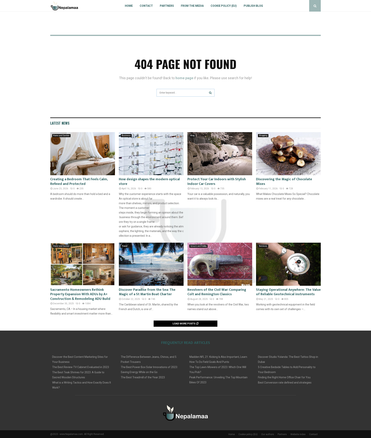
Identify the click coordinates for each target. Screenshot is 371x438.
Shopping (263, 135)
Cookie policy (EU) (224, 5)
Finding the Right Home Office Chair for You (284, 377)
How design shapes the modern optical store (149, 181)
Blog (192, 135)
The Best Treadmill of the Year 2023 (143, 377)
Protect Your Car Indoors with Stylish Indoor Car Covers (216, 181)
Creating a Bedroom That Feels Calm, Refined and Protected (79, 181)
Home (129, 5)
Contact (146, 5)
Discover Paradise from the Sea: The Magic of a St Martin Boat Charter (147, 292)
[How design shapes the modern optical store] (151, 153)
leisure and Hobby (198, 246)
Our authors (267, 434)
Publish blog (253, 5)
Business (126, 135)
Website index (297, 434)
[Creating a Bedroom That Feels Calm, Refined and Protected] (82, 153)
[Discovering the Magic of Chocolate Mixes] (288, 153)
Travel (125, 246)
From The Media (192, 5)
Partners (167, 5)
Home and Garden (61, 135)
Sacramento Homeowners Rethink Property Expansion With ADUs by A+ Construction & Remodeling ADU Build (80, 294)
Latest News (59, 123)
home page (184, 78)
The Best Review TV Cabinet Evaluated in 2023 (80, 367)
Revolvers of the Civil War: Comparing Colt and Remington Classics (216, 292)
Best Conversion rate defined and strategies (284, 382)
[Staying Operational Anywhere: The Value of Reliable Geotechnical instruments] (288, 264)
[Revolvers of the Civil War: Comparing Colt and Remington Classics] (219, 264)
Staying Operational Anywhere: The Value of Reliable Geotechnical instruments (288, 292)
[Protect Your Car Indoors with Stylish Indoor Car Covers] (219, 153)
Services (263, 246)
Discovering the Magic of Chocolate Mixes (284, 181)
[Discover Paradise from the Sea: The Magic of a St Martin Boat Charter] (151, 264)
